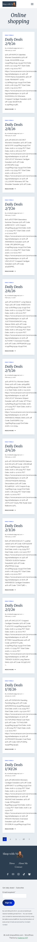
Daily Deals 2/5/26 (14, 368)
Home (12, 863)
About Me (23, 863)
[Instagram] (18, 874)
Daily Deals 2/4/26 (14, 448)
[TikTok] (24, 874)
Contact (18, 867)
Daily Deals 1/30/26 (14, 767)
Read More (10, 109)
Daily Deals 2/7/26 (14, 206)
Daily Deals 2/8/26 (14, 127)
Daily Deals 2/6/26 (14, 289)
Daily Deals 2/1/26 (14, 607)
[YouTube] (13, 874)
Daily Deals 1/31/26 (14, 687)
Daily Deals (9, 35)
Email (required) (9, 892)
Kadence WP (23, 938)
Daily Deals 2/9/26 (14, 41)
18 (24, 839)
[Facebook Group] (29, 874)
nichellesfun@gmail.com (15, 48)
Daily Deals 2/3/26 (14, 528)
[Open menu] (32, 4)
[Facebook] (7, 874)
